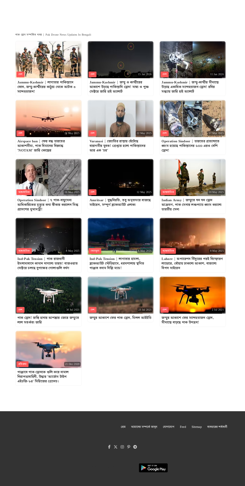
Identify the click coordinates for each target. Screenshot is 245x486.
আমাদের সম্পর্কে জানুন (144, 427)
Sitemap (197, 427)
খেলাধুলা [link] (95, 251)
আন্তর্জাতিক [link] (24, 192)
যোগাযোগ (168, 427)
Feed (183, 427)
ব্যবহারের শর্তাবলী (217, 427)
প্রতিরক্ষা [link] (22, 364)
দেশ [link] (20, 74)
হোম (123, 427)
